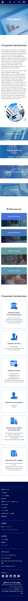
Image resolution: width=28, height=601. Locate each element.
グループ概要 (4, 539)
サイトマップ (4, 545)
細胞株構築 (4, 516)
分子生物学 (4, 492)
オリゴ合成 (4, 507)
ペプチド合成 (4, 510)
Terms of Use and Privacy (15, 586)
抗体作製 (3, 498)
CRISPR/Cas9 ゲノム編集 (7, 513)
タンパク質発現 (5, 495)
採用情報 (3, 542)
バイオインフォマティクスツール (9, 529)
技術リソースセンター (6, 526)
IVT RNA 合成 (4, 504)
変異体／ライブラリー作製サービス (10, 501)
